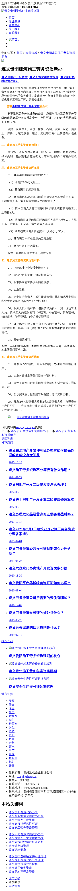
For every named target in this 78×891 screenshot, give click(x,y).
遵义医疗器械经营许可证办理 (27, 856)
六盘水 (13, 716)
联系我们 (14, 32)
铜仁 (12, 719)
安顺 (12, 700)
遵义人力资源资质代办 (43, 77)
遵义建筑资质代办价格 (23, 864)
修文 (12, 704)
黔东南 (13, 758)
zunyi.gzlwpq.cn (25, 427)
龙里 (12, 708)
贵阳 (12, 735)
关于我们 (14, 29)
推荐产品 (7, 641)
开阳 (12, 765)
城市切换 (7, 694)
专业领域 (14, 21)
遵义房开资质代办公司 (23, 812)
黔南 (12, 738)
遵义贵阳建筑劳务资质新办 (28, 431)
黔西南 (13, 723)
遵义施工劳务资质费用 (23, 827)
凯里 (12, 712)
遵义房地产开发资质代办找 (26, 838)
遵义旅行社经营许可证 (23, 823)
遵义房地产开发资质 (14, 77)
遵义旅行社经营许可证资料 (26, 842)
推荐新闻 (7, 442)
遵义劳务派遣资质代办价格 (26, 816)
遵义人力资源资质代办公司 (26, 834)
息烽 (12, 754)
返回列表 (7, 438)
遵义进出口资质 (19, 845)
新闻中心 (14, 25)
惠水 (12, 746)
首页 (12, 17)
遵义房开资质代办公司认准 (26, 860)
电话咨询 (14, 886)
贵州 (12, 742)
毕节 (12, 750)
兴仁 (12, 727)
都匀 (12, 761)
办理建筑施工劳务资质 (26, 106)
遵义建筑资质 (17, 849)
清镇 (12, 731)
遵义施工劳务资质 (20, 867)
